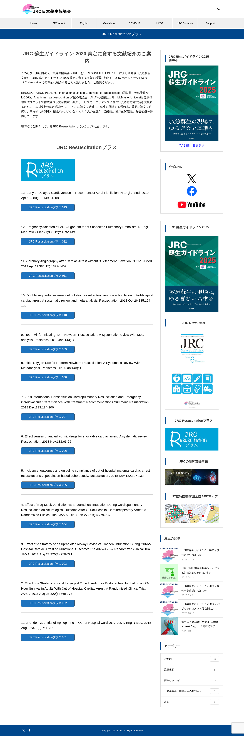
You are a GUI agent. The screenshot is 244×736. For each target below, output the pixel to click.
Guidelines (109, 23)
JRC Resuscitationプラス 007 (48, 416)
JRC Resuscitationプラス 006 (48, 450)
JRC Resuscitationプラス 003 (48, 563)
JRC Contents (185, 23)
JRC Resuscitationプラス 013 (48, 207)
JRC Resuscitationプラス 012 (48, 241)
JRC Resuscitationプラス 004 (48, 524)
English (84, 23)
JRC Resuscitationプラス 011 (48, 275)
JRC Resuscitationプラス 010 (48, 315)
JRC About (59, 23)
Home (33, 23)
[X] (24, 730)
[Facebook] (29, 730)
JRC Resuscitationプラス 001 (48, 637)
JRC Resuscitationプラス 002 (48, 603)
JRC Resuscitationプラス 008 (48, 377)
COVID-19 (134, 23)
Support (210, 23)
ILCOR (160, 23)
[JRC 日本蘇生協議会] (46, 9)
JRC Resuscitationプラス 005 (48, 484)
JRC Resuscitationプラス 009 (48, 349)
